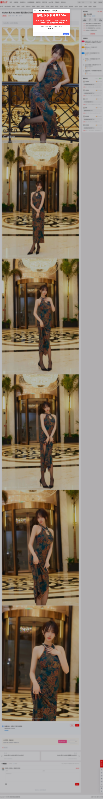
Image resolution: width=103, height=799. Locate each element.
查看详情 (66, 34)
